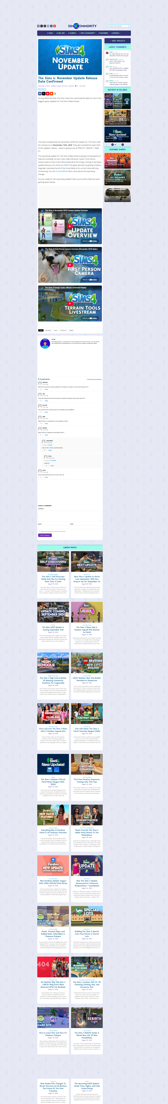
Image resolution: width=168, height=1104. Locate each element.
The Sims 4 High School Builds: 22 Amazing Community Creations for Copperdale (53, 680)
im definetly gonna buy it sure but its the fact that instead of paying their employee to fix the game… (119, 77)
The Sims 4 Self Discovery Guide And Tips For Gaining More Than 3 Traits (53, 579)
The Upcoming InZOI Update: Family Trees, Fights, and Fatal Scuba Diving (87, 1086)
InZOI (53, 625)
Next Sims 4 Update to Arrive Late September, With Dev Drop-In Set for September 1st (87, 579)
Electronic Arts (53, 980)
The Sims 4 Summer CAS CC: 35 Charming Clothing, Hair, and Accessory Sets (87, 984)
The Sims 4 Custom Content (87, 980)
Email (72, 524)
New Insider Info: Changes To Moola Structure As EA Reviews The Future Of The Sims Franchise (53, 1087)
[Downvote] (42, 389)
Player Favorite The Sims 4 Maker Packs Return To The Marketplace (87, 832)
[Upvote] (39, 389)
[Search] (129, 26)
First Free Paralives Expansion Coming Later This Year (87, 780)
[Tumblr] (51, 26)
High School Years (53, 676)
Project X (53, 1081)
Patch (55, 330)
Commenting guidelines (94, 379)
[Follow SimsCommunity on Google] (55, 93)
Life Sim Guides (53, 828)
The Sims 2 (87, 929)
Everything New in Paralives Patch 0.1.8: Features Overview (53, 831)
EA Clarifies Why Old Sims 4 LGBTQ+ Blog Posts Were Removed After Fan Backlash (53, 984)
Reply (46, 389)
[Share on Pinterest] (47, 93)
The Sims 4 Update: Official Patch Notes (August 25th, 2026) (53, 782)
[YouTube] (54, 26)
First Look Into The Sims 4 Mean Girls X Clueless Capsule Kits (53, 730)
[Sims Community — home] (82, 26)
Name (40, 524)
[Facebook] (38, 26)
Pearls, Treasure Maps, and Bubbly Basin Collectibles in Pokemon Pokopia (53, 934)
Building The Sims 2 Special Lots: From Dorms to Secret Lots (87, 934)
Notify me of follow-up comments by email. (53, 531)
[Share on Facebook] (40, 93)
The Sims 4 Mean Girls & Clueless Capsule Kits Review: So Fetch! (87, 629)
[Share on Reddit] (51, 93)
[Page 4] (118, 144)
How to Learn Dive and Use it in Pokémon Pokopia (53, 1034)
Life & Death (87, 1030)
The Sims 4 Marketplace (87, 828)
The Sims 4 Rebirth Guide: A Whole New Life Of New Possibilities (87, 1035)
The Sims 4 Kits (87, 625)
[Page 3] (117, 144)
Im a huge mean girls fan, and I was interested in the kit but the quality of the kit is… (119, 55)
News (53, 777)
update (71, 330)
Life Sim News (87, 676)
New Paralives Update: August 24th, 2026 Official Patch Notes (53, 882)
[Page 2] (116, 144)
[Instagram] (41, 26)
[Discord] (48, 26)
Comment (41, 508)
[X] (45, 26)
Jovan (72, 86)
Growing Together (53, 574)
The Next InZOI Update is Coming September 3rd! (53, 628)
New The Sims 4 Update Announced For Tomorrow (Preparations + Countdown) (87, 883)
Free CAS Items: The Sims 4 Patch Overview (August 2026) (87, 730)
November (48, 330)
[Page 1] (115, 144)
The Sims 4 (42, 89)
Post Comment (45, 535)
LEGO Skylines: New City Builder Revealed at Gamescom (87, 679)
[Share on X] (44, 93)
